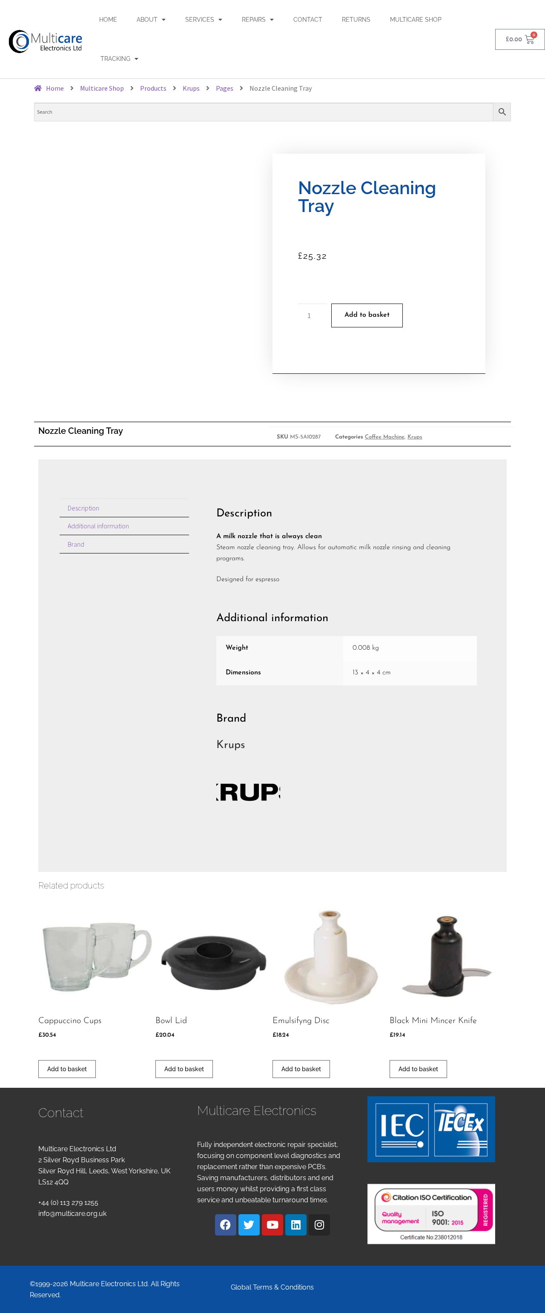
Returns (356, 19)
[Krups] (346, 792)
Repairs (254, 19)
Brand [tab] (76, 544)
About (147, 19)
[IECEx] (431, 1129)
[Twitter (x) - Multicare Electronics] (249, 1225)
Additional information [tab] (98, 526)
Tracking (115, 58)
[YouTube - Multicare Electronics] (272, 1225)
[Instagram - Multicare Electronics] (319, 1225)
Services (199, 19)
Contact (307, 19)
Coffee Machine (384, 437)
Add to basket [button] (67, 1069)
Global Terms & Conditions (272, 1287)
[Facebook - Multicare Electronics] (225, 1225)
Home (108, 19)
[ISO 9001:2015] (431, 1214)
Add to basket (367, 315)
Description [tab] (83, 508)
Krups (414, 437)
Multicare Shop (416, 19)
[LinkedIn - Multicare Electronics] (296, 1225)
